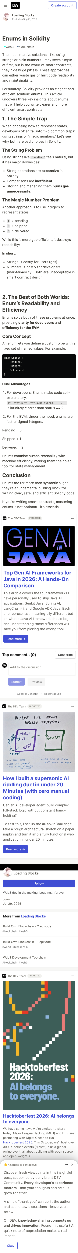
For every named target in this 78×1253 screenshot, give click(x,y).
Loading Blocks (23, 15)
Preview (36, 682)
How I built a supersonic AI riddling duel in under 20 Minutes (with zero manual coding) (36, 788)
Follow (39, 883)
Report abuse (52, 693)
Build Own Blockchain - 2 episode (26, 928)
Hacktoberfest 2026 (17, 1142)
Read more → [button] (15, 639)
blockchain (25, 47)
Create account (62, 5)
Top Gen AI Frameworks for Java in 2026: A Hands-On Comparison (37, 579)
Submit (16, 682)
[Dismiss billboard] (72, 1165)
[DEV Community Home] (15, 5)
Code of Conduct (27, 693)
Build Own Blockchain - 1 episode (26, 944)
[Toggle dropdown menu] (72, 518)
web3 (9, 47)
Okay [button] (10, 1245)
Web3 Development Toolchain (24, 959)
